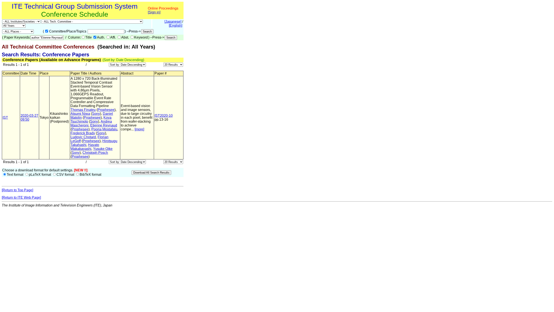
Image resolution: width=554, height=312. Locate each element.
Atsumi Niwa (80, 113)
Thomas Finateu (83, 110)
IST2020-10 (164, 115)
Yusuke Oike (103, 149)
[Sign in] (154, 12)
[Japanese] (172, 21)
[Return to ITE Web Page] (21, 197)
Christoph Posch (95, 152)
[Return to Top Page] (17, 190)
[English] (175, 25)
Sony (96, 113)
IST (5, 117)
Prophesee (106, 110)
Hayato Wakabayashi (85, 147)
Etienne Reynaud (103, 125)
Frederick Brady (83, 133)
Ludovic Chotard (83, 137)
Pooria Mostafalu (104, 129)
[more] (139, 129)
